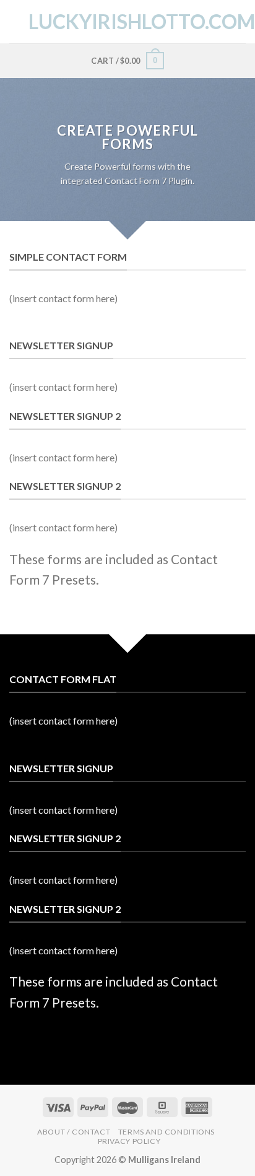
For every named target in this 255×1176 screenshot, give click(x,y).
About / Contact (73, 1131)
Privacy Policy (129, 1141)
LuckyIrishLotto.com (127, 22)
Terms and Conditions (166, 1131)
